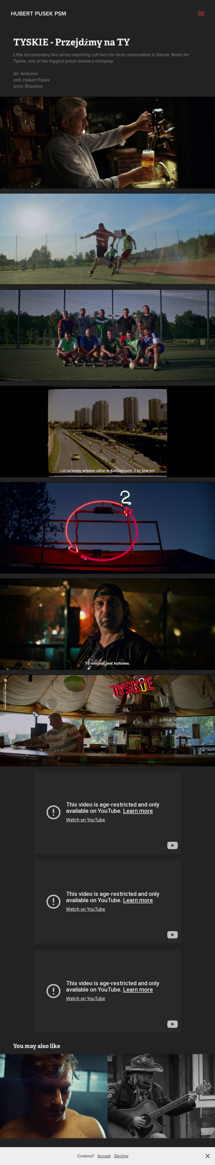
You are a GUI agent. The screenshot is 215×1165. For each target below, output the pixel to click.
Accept (104, 1156)
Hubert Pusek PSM (38, 13)
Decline (121, 1156)
